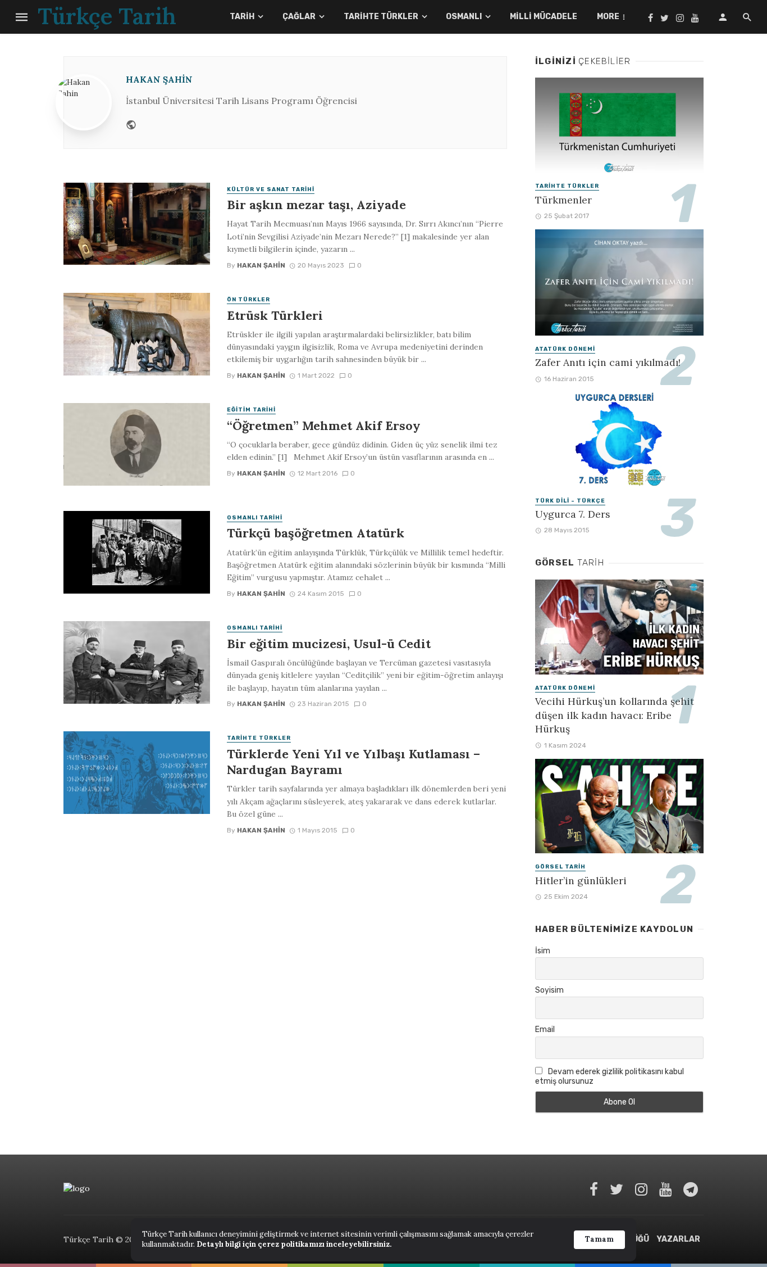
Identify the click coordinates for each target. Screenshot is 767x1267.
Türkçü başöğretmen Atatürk (315, 533)
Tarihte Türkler (381, 16)
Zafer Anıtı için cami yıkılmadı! (608, 362)
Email (545, 1029)
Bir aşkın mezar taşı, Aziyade (316, 204)
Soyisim (549, 990)
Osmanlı (464, 16)
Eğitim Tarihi (251, 409)
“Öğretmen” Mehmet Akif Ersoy (324, 425)
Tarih (242, 16)
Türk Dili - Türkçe (570, 500)
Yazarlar (678, 1239)
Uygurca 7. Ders (572, 514)
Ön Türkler (248, 299)
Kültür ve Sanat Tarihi (270, 189)
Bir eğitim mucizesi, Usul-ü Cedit (329, 643)
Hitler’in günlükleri (581, 880)
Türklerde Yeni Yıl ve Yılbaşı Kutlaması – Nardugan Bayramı (353, 761)
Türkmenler (563, 199)
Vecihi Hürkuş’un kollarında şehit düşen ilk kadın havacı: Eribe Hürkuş (614, 715)
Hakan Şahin (159, 79)
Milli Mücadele (543, 16)
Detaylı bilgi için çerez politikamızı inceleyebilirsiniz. (294, 1244)
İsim (542, 951)
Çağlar (299, 16)
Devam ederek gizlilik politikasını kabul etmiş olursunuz (609, 1076)
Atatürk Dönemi (565, 349)
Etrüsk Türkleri (275, 315)
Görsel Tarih (560, 866)
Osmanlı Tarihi (254, 517)
